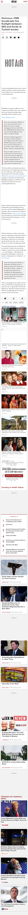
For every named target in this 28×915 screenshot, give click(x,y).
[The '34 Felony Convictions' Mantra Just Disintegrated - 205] (14, 894)
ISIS (10, 302)
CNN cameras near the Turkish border (16, 176)
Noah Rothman (6, 32)
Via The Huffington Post (7, 117)
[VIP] (25, 1)
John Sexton (5, 582)
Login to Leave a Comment (14, 475)
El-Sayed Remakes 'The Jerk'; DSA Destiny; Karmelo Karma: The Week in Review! (13, 734)
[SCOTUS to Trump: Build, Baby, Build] (14, 753)
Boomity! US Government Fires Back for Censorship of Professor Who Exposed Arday (15, 530)
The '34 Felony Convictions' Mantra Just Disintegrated (13, 905)
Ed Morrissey (5, 740)
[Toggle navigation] (2, 1)
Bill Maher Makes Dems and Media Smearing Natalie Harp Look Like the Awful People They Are (13, 849)
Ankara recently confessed (19, 213)
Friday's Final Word (11, 535)
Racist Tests (9, 524)
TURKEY (21, 302)
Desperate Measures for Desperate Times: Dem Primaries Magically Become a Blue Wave (15, 551)
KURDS (15, 302)
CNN (6, 302)
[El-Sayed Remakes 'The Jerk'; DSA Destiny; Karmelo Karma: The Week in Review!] (14, 723)
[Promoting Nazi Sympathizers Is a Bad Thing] (14, 648)
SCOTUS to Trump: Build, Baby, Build (14, 763)
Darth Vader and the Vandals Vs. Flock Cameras (13, 577)
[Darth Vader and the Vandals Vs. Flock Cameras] (14, 567)
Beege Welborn (6, 612)
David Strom (5, 687)
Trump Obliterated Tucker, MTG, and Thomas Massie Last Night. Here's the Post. (14, 820)
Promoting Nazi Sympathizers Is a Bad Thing (13, 658)
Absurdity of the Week (12, 545)
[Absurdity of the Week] (14, 674)
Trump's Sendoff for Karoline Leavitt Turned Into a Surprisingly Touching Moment (13, 877)
